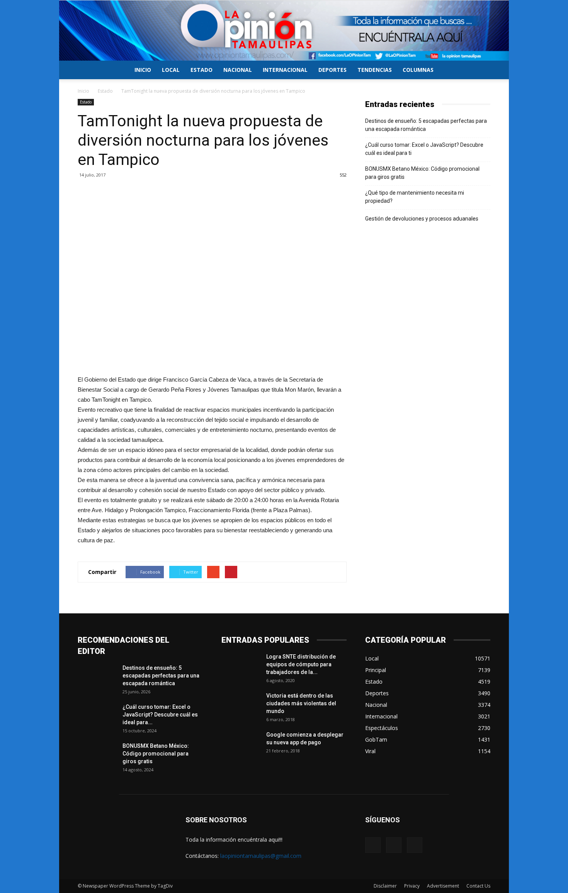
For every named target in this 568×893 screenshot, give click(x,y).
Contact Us (478, 886)
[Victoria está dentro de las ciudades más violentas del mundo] (240, 705)
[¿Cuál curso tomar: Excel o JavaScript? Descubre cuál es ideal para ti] (97, 716)
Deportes (332, 69)
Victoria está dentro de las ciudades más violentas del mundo (301, 703)
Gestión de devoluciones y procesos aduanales (421, 219)
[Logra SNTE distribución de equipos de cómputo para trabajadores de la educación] (240, 666)
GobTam (376, 739)
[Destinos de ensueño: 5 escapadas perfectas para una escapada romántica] (97, 677)
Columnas (418, 69)
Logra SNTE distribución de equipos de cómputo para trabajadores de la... (301, 664)
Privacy (412, 886)
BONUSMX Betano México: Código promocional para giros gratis (422, 173)
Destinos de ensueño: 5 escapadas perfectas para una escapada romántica (426, 125)
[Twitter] (393, 845)
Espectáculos (381, 728)
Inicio (142, 69)
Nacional (237, 69)
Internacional (285, 69)
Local (171, 69)
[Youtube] (414, 845)
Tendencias (374, 69)
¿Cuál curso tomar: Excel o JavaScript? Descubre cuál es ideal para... (160, 714)
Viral (370, 751)
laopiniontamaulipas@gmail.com (260, 855)
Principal (375, 670)
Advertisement (443, 886)
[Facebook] (373, 845)
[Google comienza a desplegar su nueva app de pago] (240, 744)
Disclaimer (385, 886)
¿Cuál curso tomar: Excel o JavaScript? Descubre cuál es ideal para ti (424, 149)
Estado (201, 69)
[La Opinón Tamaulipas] (284, 30)
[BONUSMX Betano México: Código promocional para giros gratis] (97, 755)
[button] (481, 70)
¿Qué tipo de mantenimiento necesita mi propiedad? (414, 197)
